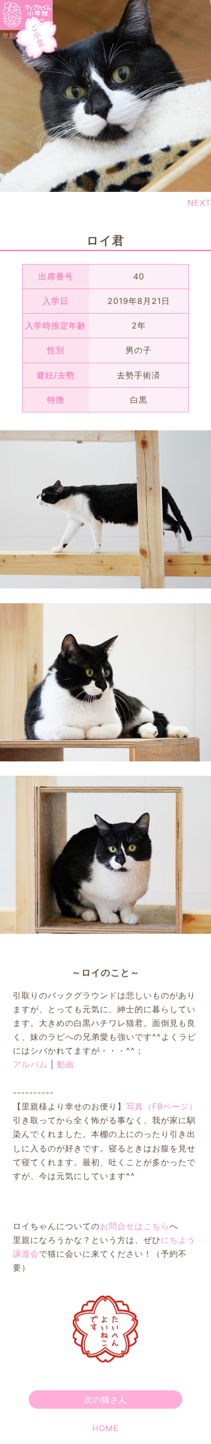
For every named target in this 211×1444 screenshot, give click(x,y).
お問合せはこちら (135, 1226)
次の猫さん (106, 1399)
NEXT (199, 203)
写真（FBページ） (162, 1106)
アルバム (30, 1064)
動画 (65, 1064)
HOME (105, 1428)
